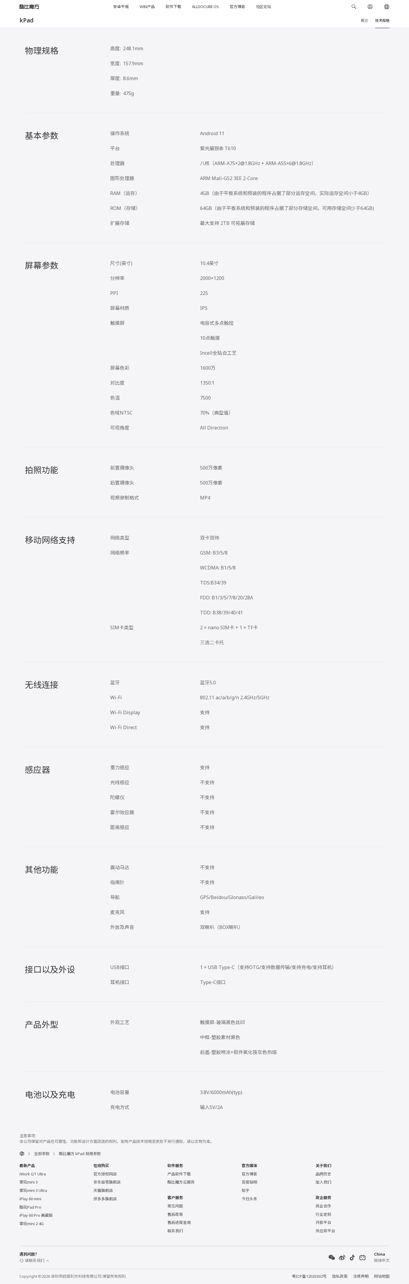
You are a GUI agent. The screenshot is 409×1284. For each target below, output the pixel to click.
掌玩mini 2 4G (31, 1223)
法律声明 (361, 1276)
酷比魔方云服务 (181, 1182)
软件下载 (173, 6)
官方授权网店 (105, 1174)
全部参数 (42, 1153)
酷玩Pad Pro (30, 1207)
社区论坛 (263, 6)
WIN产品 (147, 6)
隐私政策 (340, 1276)
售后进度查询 (179, 1222)
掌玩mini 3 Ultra (33, 1190)
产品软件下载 (179, 1174)
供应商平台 (325, 1230)
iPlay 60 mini (30, 1198)
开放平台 (323, 1222)
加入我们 (323, 1182)
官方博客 (237, 6)
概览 (364, 20)
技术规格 (382, 20)
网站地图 (382, 1276)
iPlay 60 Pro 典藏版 (36, 1215)
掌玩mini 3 (28, 1182)
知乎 (245, 1190)
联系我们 (175, 1230)
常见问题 (175, 1206)
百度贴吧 (249, 1182)
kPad (26, 20)
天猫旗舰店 (103, 1190)
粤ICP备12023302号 (309, 1276)
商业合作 (323, 1206)
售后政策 (175, 1214)
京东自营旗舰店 (107, 1182)
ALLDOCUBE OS (205, 6)
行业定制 (323, 1214)
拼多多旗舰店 (105, 1198)
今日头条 (249, 1198)
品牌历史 (323, 1174)
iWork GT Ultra (32, 1174)
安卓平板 (120, 6)
